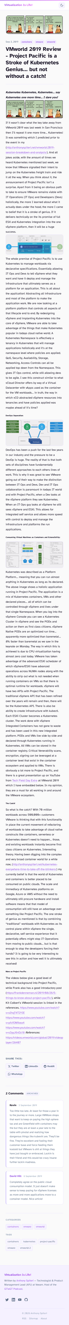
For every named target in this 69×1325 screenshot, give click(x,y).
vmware (39, 42)
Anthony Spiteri (24, 1280)
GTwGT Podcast (13, 1289)
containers (27, 42)
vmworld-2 (25, 1248)
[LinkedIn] (13, 1300)
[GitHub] (26, 1300)
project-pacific (47, 1241)
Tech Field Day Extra (24, 780)
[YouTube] (20, 1300)
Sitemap (33, 1318)
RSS (24, 1318)
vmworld (51, 42)
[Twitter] (7, 1300)
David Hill (15, 1176)
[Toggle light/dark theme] (62, 5)
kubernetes (29, 1241)
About (44, 1318)
